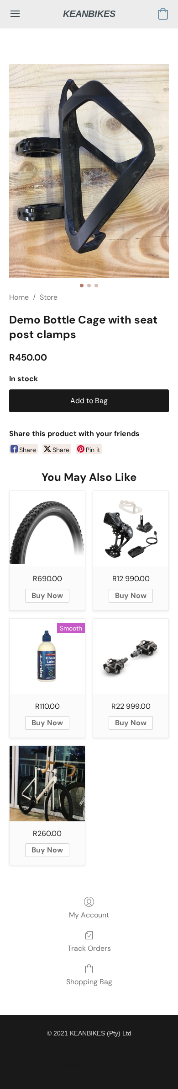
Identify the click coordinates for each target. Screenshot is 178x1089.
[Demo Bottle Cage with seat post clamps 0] (89, 171)
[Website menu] (15, 14)
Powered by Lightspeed (89, 1064)
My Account (89, 915)
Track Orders (89, 948)
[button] (89, 14)
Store (49, 297)
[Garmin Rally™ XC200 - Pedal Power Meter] (130, 656)
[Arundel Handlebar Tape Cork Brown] (47, 783)
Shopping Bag (89, 982)
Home (19, 297)
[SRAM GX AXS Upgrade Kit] (130, 528)
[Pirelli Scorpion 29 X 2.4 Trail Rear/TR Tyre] (47, 528)
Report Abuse (89, 1048)
